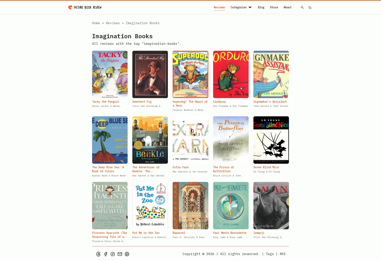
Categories (239, 7)
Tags (270, 254)
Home (96, 23)
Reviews (219, 7)
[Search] (302, 7)
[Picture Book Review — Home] (84, 7)
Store (274, 7)
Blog (261, 7)
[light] (310, 7)
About (288, 7)
